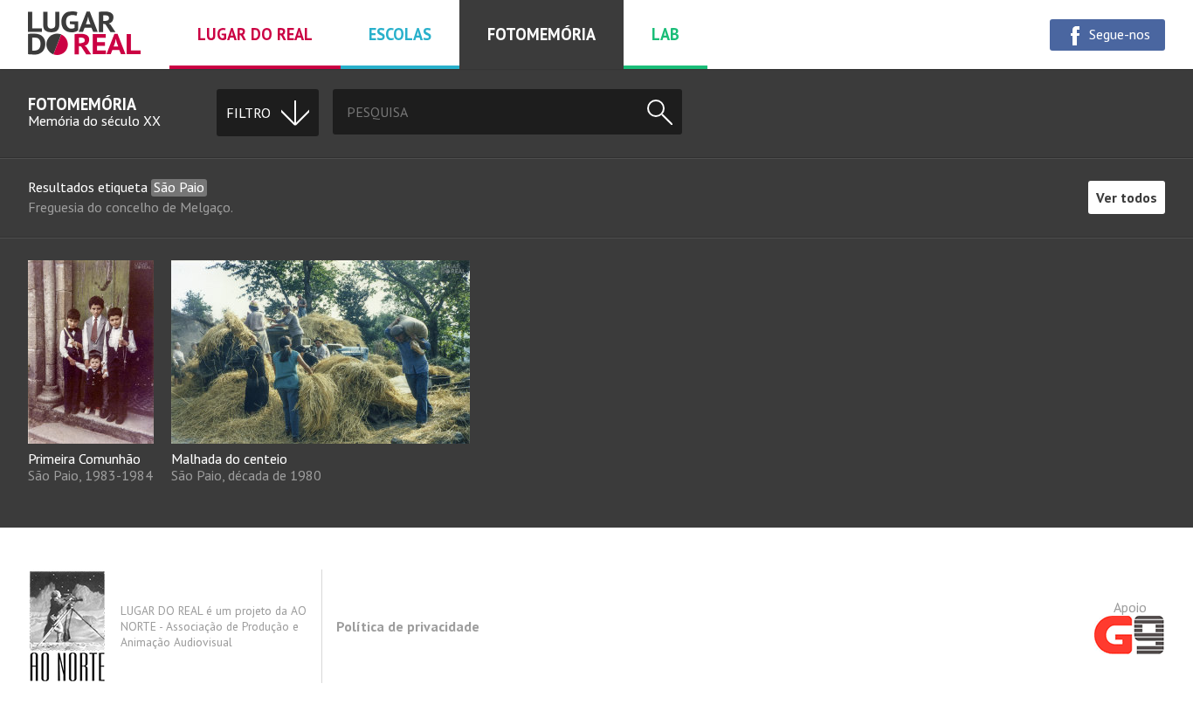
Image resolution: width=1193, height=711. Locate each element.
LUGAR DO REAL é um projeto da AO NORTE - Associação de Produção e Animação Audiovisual (214, 626)
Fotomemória (541, 34)
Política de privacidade (407, 626)
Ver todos (1126, 197)
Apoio (1130, 607)
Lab (665, 34)
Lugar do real (255, 34)
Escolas (400, 34)
